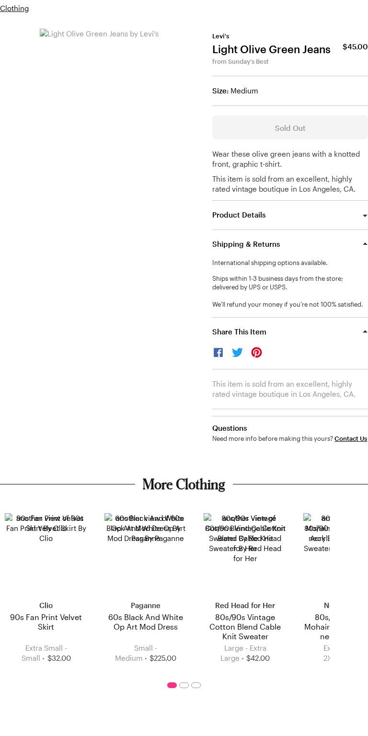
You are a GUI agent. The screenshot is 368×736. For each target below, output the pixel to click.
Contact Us (350, 439)
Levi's (220, 36)
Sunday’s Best (248, 61)
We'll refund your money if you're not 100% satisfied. (287, 304)
